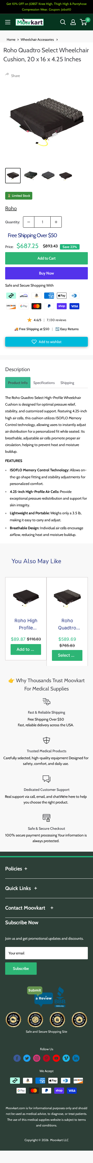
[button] (46, 342)
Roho (11, 208)
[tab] (17, 382)
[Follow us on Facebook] (17, 1058)
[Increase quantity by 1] (56, 222)
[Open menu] (7, 22)
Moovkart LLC (59, 1140)
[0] (83, 22)
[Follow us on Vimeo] (66, 1058)
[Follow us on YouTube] (56, 1058)
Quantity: (12, 222)
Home (11, 39)
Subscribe (21, 968)
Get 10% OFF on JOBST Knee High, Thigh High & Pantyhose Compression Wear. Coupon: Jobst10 (46, 6)
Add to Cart (46, 258)
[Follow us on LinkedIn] (76, 1058)
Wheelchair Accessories (38, 39)
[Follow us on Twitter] (26, 1058)
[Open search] (63, 22)
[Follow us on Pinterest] (46, 1058)
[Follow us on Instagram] (36, 1058)
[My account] (73, 22)
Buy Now (46, 273)
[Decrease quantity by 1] (28, 222)
